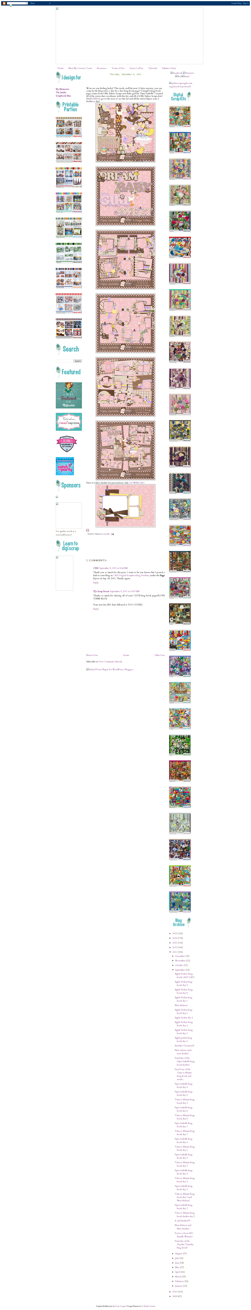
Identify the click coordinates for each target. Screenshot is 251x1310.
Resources (101, 68)
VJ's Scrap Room (101, 591)
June (177, 1262)
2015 (175, 933)
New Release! (181, 1005)
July (177, 1258)
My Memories (62, 89)
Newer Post (92, 655)
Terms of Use (118, 68)
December (180, 956)
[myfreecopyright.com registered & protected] (182, 86)
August (179, 1253)
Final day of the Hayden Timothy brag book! (184, 1244)
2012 (175, 947)
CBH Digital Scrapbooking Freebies (131, 575)
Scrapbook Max (63, 95)
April (178, 1272)
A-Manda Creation (148, 1306)
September (180, 970)
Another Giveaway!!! (184, 1045)
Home (60, 68)
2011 (175, 952)
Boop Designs (120, 1306)
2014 (175, 938)
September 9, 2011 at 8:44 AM (113, 568)
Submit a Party (169, 68)
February (179, 1281)
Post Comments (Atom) (110, 661)
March (178, 1276)
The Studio (61, 92)
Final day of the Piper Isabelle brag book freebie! (185, 1061)
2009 (175, 1296)
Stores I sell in (136, 68)
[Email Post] (112, 534)
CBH (95, 568)
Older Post (159, 655)
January (179, 1286)
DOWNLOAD (137, 482)
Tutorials (152, 68)
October (179, 965)
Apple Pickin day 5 (184, 1017)
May (177, 1267)
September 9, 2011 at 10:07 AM (124, 591)
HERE (95, 98)
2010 (175, 1291)
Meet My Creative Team (80, 68)
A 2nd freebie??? (182, 1220)
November (180, 960)
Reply (96, 582)
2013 (175, 942)
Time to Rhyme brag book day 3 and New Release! (185, 1197)
